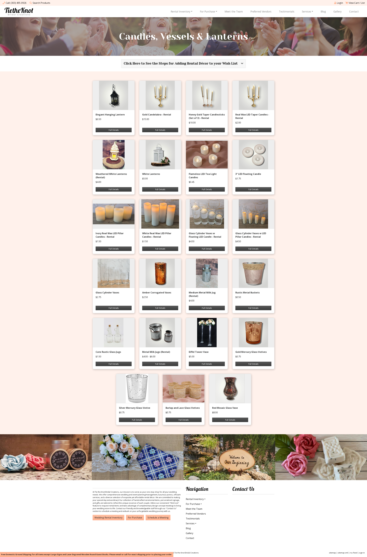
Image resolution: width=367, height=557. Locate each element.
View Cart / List (357, 2)
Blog (323, 11)
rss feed (353, 552)
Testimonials (286, 11)
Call (16, 2)
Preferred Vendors (260, 11)
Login (339, 2)
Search (41, 2)
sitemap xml (343, 552)
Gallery (337, 11)
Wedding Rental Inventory (108, 517)
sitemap (332, 552)
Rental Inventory (180, 11)
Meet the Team (234, 11)
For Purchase (207, 11)
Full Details (114, 130)
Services (306, 11)
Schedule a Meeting (158, 517)
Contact (354, 11)
